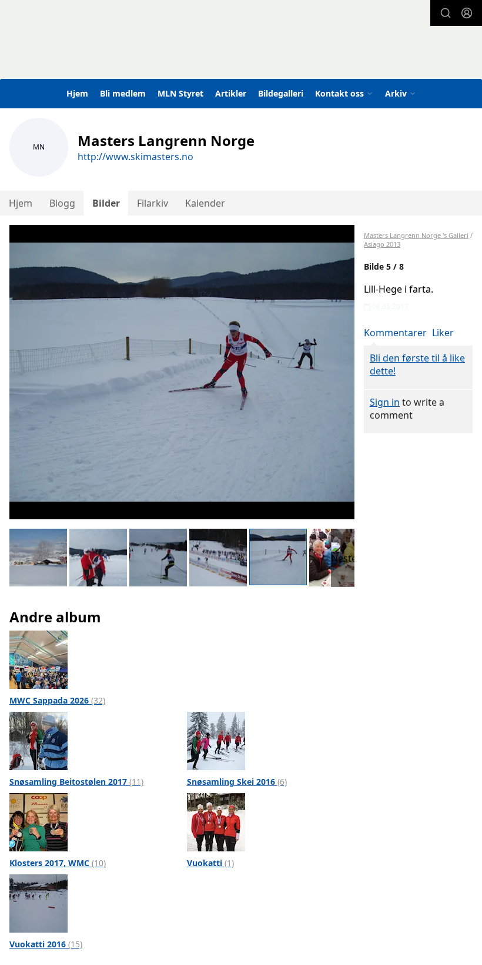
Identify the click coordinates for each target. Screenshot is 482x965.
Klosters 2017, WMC (57, 862)
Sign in (385, 402)
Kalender (205, 203)
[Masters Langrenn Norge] (210, 49)
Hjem (77, 93)
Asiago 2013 (382, 244)
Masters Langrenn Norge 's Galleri (416, 235)
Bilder (106, 203)
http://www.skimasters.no (135, 156)
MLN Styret (180, 93)
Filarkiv (152, 203)
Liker (443, 332)
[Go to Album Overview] (38, 658)
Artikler (230, 93)
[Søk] (445, 13)
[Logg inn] (466, 13)
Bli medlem (123, 93)
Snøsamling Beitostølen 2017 (76, 781)
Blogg (62, 203)
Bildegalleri (280, 93)
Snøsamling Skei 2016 (237, 781)
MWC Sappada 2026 (57, 700)
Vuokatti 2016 (45, 944)
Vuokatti (210, 862)
